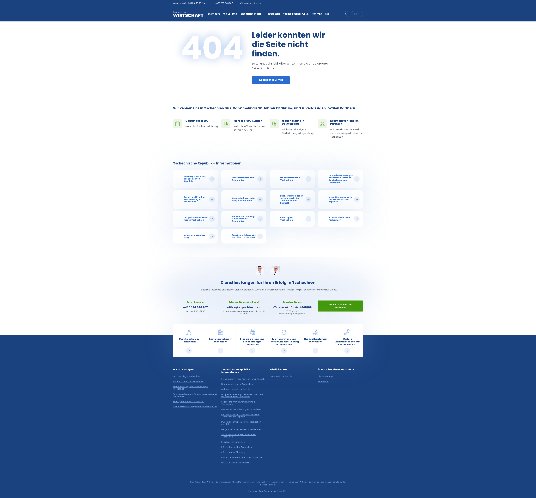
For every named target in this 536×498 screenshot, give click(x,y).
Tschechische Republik (295, 14)
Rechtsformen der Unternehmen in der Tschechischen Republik (240, 415)
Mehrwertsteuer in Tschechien (236, 389)
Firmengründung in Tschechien (188, 381)
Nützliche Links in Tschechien (235, 462)
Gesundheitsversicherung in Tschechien (241, 409)
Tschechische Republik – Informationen (207, 163)
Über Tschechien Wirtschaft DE (336, 369)
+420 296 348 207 (224, 3)
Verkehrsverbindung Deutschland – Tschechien (238, 435)
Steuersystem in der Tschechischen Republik (243, 379)
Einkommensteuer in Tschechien (237, 384)
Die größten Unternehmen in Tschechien (241, 429)
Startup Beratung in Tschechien (188, 401)
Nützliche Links (278, 369)
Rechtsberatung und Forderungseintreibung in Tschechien (195, 395)
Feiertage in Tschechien (233, 442)
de (355, 14)
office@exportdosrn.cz (251, 3)
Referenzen (273, 14)
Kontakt (317, 14)
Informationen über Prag (233, 452)
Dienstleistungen (251, 14)
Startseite (214, 14)
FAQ (327, 14)
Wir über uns (230, 14)
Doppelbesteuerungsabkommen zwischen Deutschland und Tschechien (242, 395)
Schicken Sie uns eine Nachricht (340, 306)
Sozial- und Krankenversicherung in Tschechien (238, 403)
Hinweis (272, 485)
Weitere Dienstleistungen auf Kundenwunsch (195, 407)
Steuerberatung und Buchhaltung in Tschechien (190, 388)
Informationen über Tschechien (237, 447)
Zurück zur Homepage (271, 80)
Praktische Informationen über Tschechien (242, 457)
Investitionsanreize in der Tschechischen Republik (241, 423)
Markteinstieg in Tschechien (186, 376)
